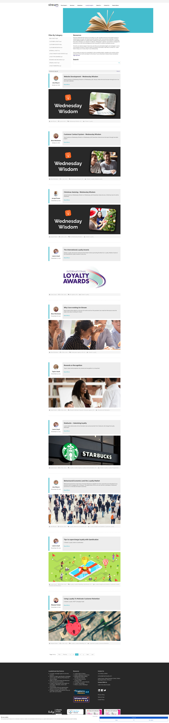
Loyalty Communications (88, 467)
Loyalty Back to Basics (80, 673)
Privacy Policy (101, 694)
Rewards (81, 410)
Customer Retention (55, 47)
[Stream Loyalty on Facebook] (102, 690)
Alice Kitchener (54, 179)
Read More (67, 84)
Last (92, 654)
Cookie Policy (101, 699)
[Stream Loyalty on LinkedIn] (99, 690)
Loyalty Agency (78, 467)
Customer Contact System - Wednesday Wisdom (82, 134)
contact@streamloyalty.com (105, 676)
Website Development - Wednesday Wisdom (81, 77)
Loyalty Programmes (55, 56)
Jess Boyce (53, 121)
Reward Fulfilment (74, 410)
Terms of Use (101, 697)
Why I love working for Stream (75, 308)
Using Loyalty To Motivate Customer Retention (82, 599)
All (80, 121)
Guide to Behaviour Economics (81, 675)
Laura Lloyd (54, 294)
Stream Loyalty (54, 62)
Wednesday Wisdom (74, 121)
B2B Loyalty (53, 38)
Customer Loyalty (55, 41)
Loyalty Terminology (79, 683)
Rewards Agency (88, 410)
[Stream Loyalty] (53, 5)
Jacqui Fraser (54, 236)
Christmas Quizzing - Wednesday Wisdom (79, 192)
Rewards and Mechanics (56, 59)
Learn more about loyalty (104, 684)
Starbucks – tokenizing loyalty (75, 423)
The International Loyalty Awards (76, 250)
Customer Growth (55, 44)
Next (87, 654)
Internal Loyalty (54, 50)
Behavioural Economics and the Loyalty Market (82, 481)
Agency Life (74, 294)
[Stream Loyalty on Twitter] (105, 690)
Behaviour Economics (79, 526)
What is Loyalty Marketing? (81, 684)
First (59, 654)
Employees (74, 352)
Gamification (87, 584)
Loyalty (72, 467)
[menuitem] (64, 5)
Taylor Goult (54, 410)
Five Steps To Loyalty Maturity (81, 682)
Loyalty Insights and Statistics (58, 53)
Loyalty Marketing (55, 65)
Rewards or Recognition (73, 365)
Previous (65, 654)
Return (118, 71)
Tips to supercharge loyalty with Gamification (81, 540)
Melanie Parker (54, 643)
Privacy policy (95, 716)
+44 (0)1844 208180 (103, 673)
